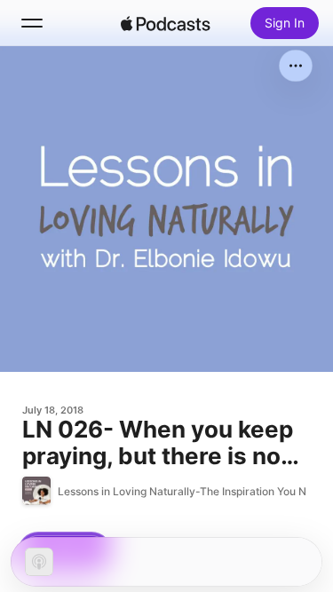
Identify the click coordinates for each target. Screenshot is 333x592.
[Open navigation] (32, 23)
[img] (166, 23)
